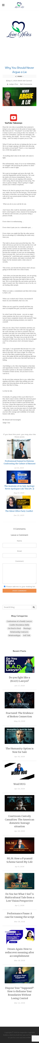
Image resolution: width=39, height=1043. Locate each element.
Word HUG (19, 784)
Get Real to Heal (14, 628)
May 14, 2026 (19, 721)
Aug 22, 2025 (19, 493)
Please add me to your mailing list (20, 586)
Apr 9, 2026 (19, 867)
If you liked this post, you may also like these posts (19, 435)
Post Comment (20, 591)
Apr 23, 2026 (19, 789)
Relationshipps (14, 635)
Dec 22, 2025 (19, 515)
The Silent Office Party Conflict (19, 511)
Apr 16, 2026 (19, 831)
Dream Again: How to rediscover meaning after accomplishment (19, 952)
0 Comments (27, 84)
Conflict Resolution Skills (19, 625)
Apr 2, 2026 (19, 905)
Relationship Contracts (19, 632)
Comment (19, 561)
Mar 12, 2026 (19, 1003)
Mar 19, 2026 (19, 960)
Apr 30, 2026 (19, 757)
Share (20, 76)
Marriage (27, 628)
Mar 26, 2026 (19, 922)
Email (19, 551)
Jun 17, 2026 (19, 686)
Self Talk (26, 635)
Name (19, 541)
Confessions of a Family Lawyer (19, 621)
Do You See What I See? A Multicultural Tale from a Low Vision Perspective (19, 897)
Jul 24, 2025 (19, 468)
